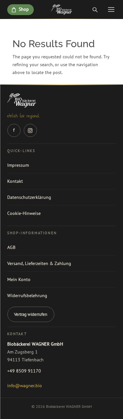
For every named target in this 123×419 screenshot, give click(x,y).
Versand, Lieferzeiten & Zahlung (39, 263)
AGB (11, 247)
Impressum (18, 165)
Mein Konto (19, 279)
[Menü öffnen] (111, 9)
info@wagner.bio (24, 386)
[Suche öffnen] (94, 9)
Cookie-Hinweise (24, 213)
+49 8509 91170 (24, 371)
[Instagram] (30, 130)
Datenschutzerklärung (29, 197)
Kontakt (15, 181)
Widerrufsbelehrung (27, 295)
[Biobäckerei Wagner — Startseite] (61, 9)
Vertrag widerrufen (30, 314)
